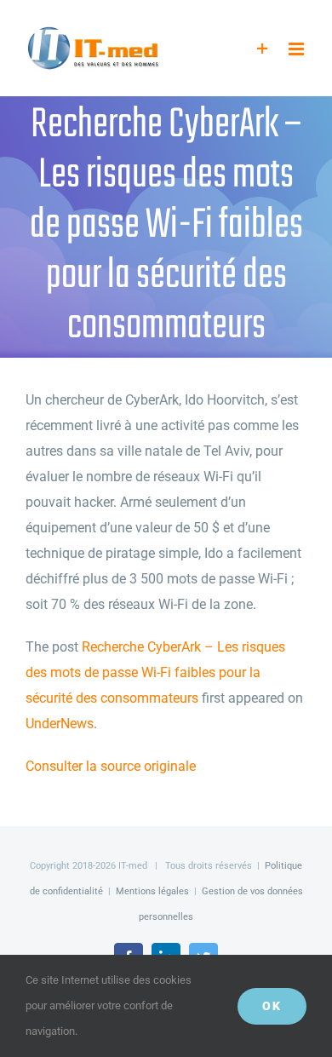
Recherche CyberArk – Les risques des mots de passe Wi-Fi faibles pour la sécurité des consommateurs (155, 672)
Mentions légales (152, 891)
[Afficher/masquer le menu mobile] (297, 49)
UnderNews (60, 723)
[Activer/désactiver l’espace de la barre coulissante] (263, 49)
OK (272, 1006)
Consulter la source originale (111, 766)
